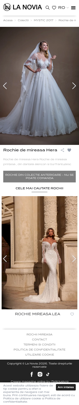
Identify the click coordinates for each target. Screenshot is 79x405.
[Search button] (47, 7)
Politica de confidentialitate (39, 349)
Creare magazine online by (39, 381)
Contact (39, 339)
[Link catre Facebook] (31, 374)
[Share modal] (62, 150)
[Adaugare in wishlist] (72, 314)
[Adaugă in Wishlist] (71, 150)
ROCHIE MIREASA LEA (37, 314)
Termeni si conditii (39, 344)
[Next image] (74, 86)
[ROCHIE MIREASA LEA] (39, 252)
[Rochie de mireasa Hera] (22, 7)
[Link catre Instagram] (40, 374)
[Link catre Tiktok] (48, 374)
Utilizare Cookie (39, 354)
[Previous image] (5, 86)
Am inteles (66, 387)
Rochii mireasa (39, 334)
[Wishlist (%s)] (54, 7)
